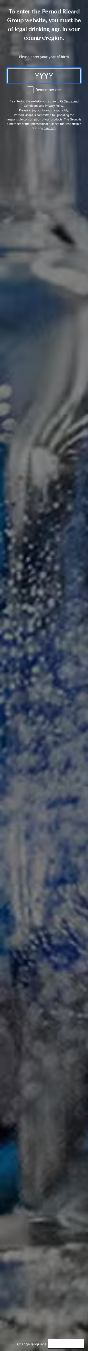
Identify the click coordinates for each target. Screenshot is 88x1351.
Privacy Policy (54, 106)
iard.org (50, 128)
